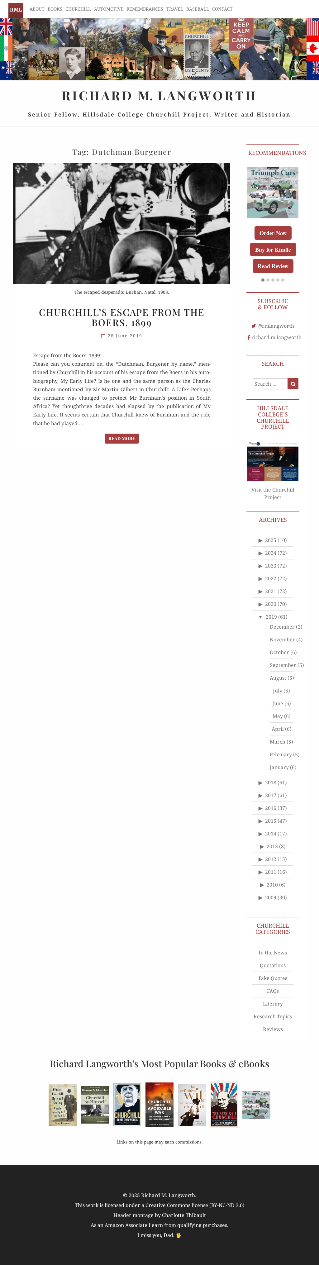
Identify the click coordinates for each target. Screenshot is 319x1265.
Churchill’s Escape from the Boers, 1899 (122, 317)
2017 (270, 795)
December (282, 626)
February (281, 754)
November (282, 639)
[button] (262, 280)
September (283, 665)
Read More (123, 438)
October (279, 652)
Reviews (273, 1029)
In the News (273, 952)
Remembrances (144, 9)
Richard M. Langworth (15, 10)
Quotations (273, 965)
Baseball (197, 9)
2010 (272, 884)
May (278, 716)
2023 (270, 565)
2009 (270, 897)
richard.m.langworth (276, 337)
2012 (270, 859)
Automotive (108, 9)
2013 (272, 846)
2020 (270, 604)
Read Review (273, 266)
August (278, 677)
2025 (270, 540)
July (277, 690)
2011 (270, 871)
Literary (273, 1003)
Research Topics (273, 1016)
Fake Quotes (273, 978)
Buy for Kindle (273, 249)
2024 (270, 552)
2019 (271, 616)
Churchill (78, 9)
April (278, 728)
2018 (270, 782)
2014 (270, 833)
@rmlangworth (275, 325)
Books (55, 9)
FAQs (273, 990)
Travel (174, 9)
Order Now (273, 233)
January (279, 767)
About (37, 9)
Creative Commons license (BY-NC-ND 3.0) (195, 1205)
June (277, 703)
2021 (270, 591)
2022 (270, 578)
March (277, 741)
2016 (270, 808)
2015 (270, 820)
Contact (222, 9)
